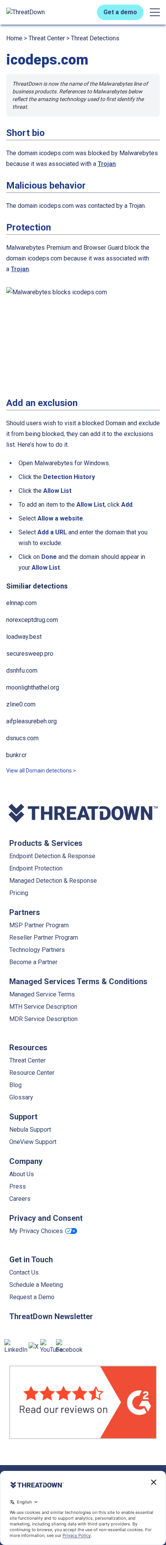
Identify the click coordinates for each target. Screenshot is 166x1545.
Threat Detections (95, 38)
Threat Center (47, 38)
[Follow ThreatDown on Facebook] (69, 1346)
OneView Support (32, 1141)
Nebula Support (30, 1129)
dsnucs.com (22, 738)
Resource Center (31, 1072)
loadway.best (24, 636)
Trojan (107, 163)
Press (17, 1186)
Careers (19, 1198)
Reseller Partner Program (43, 937)
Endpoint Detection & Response (52, 856)
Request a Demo (31, 1297)
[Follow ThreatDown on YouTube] (51, 1346)
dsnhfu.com (21, 670)
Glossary (21, 1097)
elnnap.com (21, 603)
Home (14, 38)
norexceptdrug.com (32, 619)
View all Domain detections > (41, 771)
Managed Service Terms (42, 994)
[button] (155, 12)
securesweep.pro (29, 653)
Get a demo (120, 12)
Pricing (18, 893)
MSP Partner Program (39, 925)
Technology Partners (37, 949)
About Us (21, 1174)
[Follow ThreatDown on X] (34, 1346)
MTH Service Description (43, 1006)
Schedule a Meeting (36, 1284)
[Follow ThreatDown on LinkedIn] (15, 1346)
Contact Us (24, 1272)
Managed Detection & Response (53, 880)
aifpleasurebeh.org (31, 721)
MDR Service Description (43, 1019)
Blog (15, 1085)
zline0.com (21, 704)
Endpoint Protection (36, 868)
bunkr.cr (16, 755)
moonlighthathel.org (32, 687)
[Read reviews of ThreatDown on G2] (83, 1402)
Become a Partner (33, 962)
